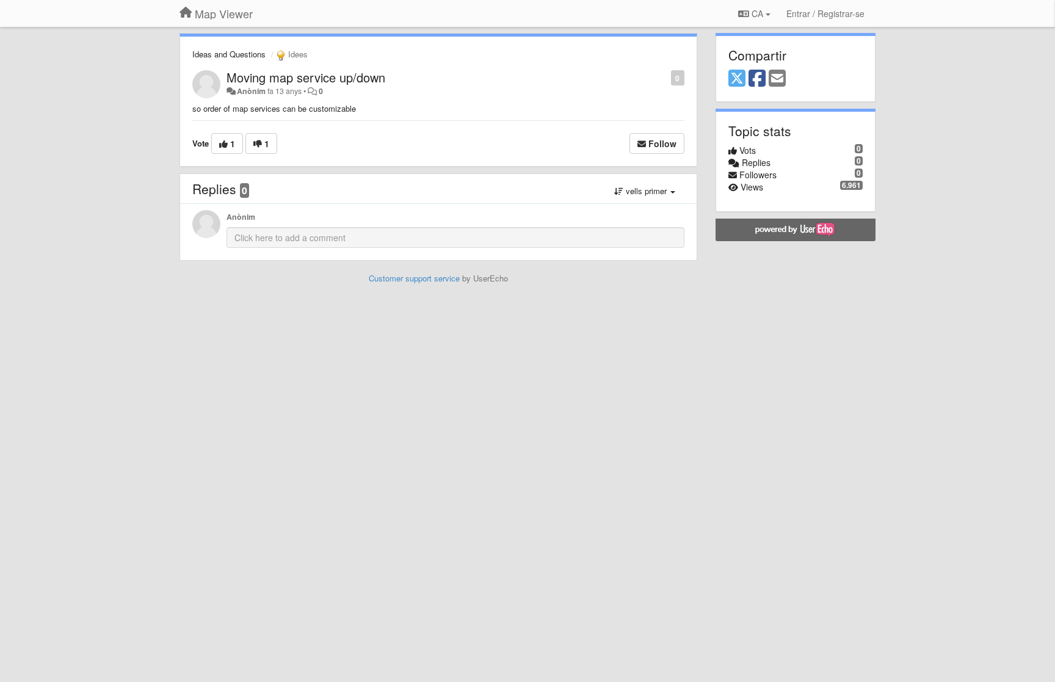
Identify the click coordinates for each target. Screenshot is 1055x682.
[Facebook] (757, 78)
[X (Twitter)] (736, 78)
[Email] (777, 78)
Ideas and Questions (229, 54)
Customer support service (414, 278)
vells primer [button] (646, 191)
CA (757, 13)
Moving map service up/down (306, 77)
